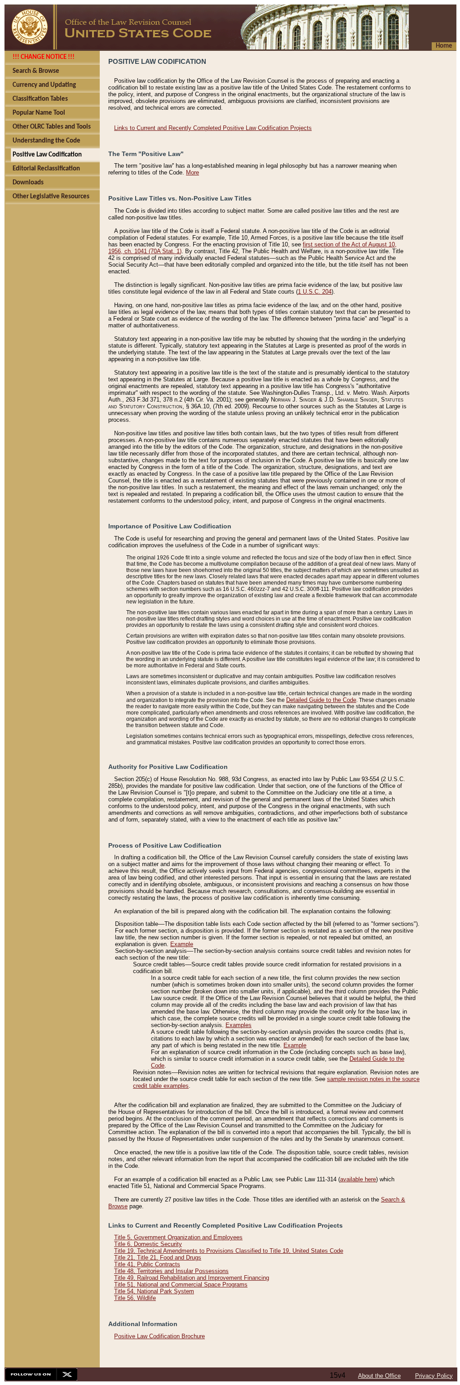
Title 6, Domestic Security (148, 1244)
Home (444, 46)
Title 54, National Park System (154, 1291)
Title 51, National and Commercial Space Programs (181, 1284)
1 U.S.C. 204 (315, 291)
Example (181, 944)
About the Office (379, 1375)
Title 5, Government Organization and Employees (178, 1237)
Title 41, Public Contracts (147, 1264)
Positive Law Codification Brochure (159, 1336)
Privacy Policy (434, 1375)
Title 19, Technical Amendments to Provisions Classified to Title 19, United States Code (228, 1250)
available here (358, 1179)
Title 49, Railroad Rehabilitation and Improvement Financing (191, 1277)
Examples (239, 1025)
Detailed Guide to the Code (321, 700)
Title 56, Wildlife (135, 1298)
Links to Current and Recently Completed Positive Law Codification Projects (213, 128)
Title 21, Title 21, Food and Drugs (157, 1257)
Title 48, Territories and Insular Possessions (171, 1271)
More (192, 172)
